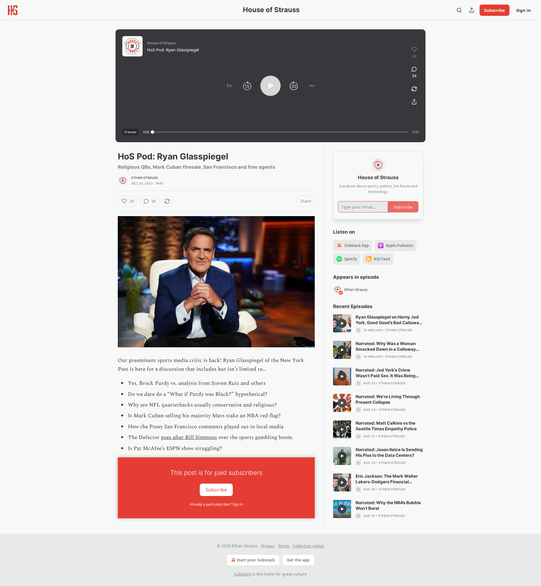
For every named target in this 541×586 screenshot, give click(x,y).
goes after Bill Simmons (189, 437)
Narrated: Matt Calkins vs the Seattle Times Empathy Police (386, 425)
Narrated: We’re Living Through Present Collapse (388, 399)
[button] (229, 85)
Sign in (523, 10)
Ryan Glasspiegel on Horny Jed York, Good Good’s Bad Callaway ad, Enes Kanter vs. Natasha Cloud (389, 320)
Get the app (298, 560)
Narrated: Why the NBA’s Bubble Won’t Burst (388, 505)
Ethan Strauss (144, 178)
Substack (242, 574)
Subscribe (494, 10)
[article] (378, 323)
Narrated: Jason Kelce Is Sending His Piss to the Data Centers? (389, 452)
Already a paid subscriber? (216, 504)
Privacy (267, 545)
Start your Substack (255, 560)
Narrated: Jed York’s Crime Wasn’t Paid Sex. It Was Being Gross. (386, 373)
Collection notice (308, 545)
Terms (283, 545)
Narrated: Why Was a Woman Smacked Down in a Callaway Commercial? (386, 346)
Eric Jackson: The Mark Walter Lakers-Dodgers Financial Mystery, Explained (387, 479)
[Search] (459, 10)
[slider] (280, 132)
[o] (342, 323)
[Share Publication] (471, 10)
